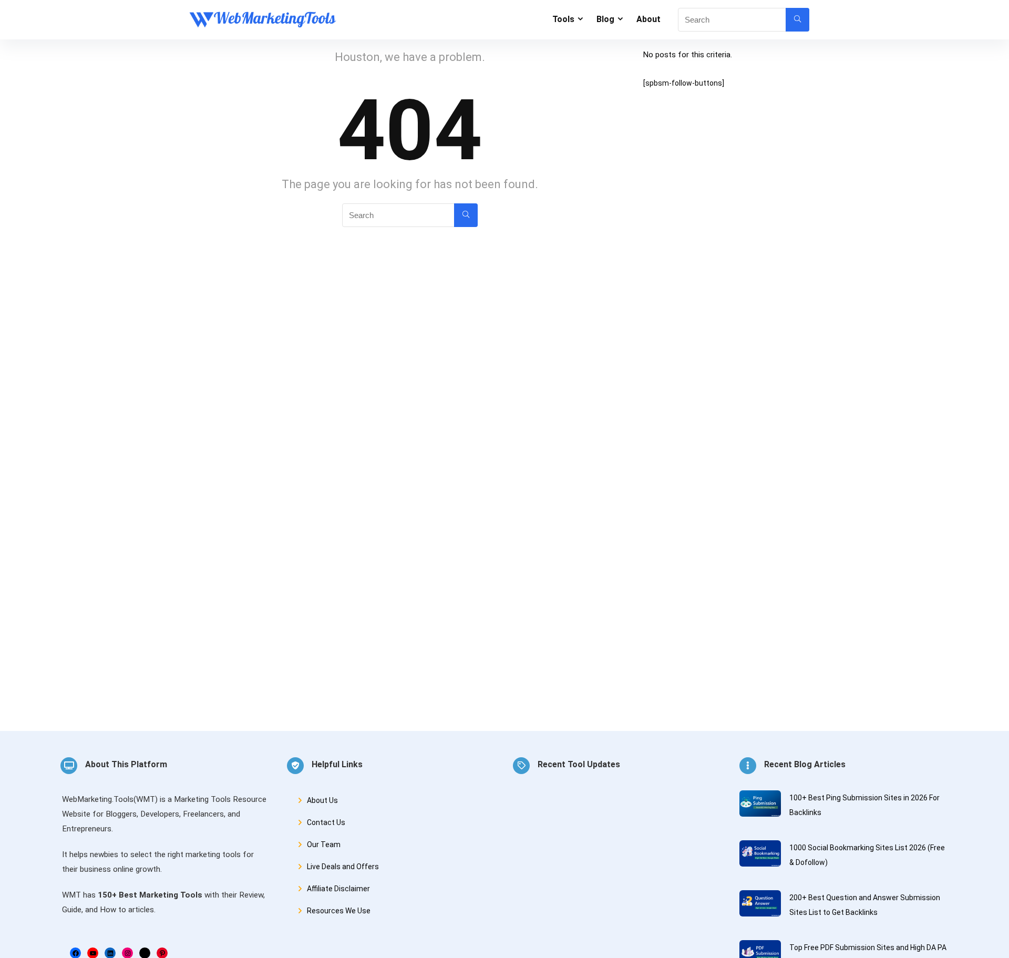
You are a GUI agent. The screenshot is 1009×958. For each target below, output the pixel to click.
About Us (322, 800)
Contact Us (326, 822)
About (648, 19)
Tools (563, 19)
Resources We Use (338, 911)
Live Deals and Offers (343, 866)
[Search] (797, 20)
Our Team (324, 844)
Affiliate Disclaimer (338, 888)
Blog (605, 19)
